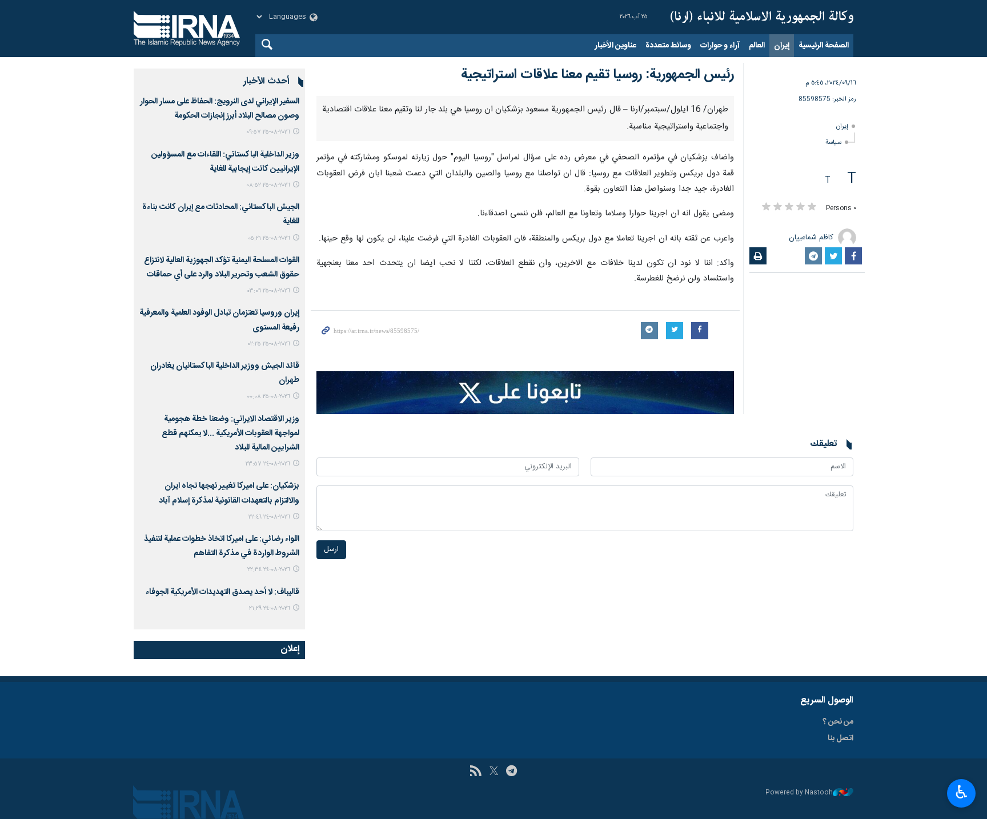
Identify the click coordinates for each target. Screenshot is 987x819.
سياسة (833, 142)
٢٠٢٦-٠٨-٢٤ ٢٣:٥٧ (268, 464)
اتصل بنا (840, 738)
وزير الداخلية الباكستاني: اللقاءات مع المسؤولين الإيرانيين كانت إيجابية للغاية (225, 162)
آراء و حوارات (720, 46)
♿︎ (961, 792)
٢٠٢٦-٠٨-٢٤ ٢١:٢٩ (269, 608)
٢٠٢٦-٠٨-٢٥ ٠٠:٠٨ (268, 396)
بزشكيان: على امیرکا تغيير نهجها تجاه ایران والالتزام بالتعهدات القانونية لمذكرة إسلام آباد (229, 493)
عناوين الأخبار (615, 46)
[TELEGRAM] (511, 772)
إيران (781, 46)
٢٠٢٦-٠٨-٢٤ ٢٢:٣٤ (268, 569)
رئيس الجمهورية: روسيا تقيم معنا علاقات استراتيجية (597, 74)
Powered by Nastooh (799, 793)
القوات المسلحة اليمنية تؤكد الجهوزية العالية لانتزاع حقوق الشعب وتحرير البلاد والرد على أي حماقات (221, 268)
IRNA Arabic (762, 17)
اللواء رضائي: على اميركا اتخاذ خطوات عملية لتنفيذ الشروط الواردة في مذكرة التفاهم (221, 546)
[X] (493, 772)
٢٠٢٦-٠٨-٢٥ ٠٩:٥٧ (268, 132)
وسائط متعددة (668, 46)
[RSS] (475, 772)
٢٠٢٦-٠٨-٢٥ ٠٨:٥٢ (268, 185)
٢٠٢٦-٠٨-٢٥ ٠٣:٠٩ (268, 291)
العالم (757, 46)
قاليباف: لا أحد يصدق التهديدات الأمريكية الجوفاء (222, 592)
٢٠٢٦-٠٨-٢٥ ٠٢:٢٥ (269, 344)
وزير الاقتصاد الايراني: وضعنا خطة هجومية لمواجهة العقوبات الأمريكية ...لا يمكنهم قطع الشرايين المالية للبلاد (230, 433)
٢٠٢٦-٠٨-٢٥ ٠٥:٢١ (269, 238)
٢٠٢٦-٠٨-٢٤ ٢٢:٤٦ (269, 517)
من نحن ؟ (837, 722)
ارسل (331, 550)
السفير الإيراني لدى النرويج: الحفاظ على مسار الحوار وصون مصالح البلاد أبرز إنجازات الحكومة (219, 109)
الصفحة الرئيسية (824, 46)
